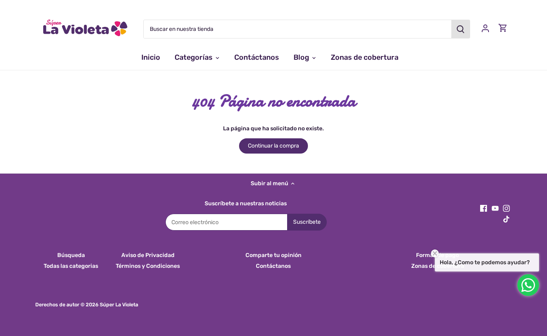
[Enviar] (461, 29)
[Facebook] (483, 208)
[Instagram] (506, 208)
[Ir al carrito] (503, 28)
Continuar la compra (273, 145)
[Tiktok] (506, 219)
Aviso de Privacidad (148, 255)
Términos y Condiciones (148, 266)
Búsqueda (71, 255)
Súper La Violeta (119, 305)
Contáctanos (273, 266)
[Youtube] (495, 208)
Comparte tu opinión (273, 255)
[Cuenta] (485, 28)
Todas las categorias (71, 266)
